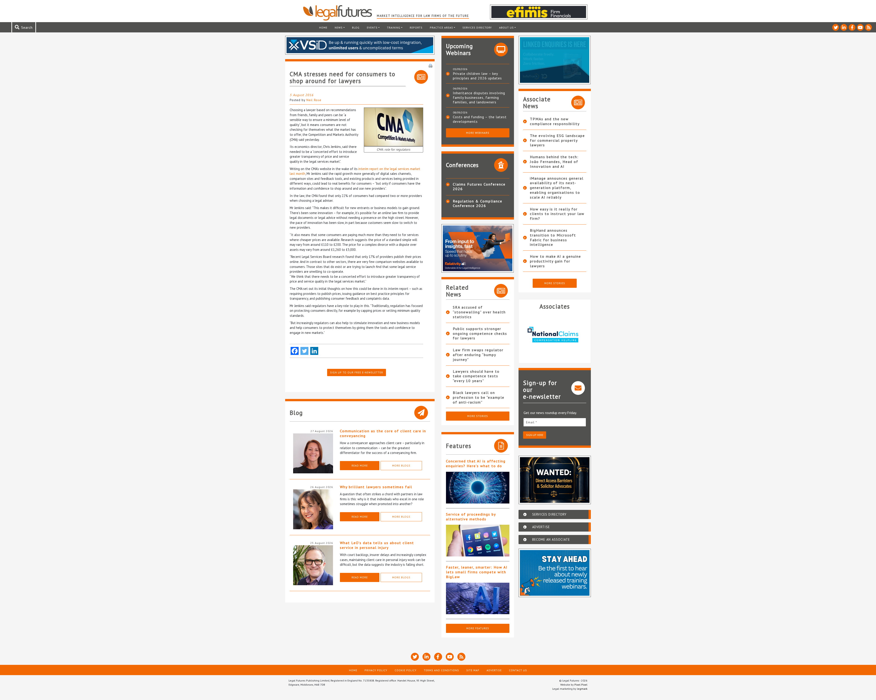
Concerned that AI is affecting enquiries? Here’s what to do (476, 463)
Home (323, 27)
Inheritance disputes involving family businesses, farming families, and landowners (479, 97)
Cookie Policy (406, 670)
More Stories (477, 416)
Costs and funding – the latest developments (480, 119)
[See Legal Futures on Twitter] (835, 27)
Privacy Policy (376, 670)
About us (506, 27)
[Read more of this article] (477, 487)
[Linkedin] (314, 350)
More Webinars (477, 132)
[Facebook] (294, 350)
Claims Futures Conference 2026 (479, 186)
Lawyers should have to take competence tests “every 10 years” (476, 376)
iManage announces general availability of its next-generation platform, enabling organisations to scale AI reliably (557, 187)
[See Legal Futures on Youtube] (860, 27)
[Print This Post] (430, 65)
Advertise (494, 670)
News (339, 27)
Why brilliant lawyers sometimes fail (376, 487)
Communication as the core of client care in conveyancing (383, 433)
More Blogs (401, 465)
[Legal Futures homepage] (340, 13)
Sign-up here (534, 435)
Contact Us (518, 670)
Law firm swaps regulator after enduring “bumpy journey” (478, 355)
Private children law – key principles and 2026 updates (477, 75)
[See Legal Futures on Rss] (868, 27)
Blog (356, 27)
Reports (416, 27)
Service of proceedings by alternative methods (471, 516)
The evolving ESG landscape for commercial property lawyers (557, 140)
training (393, 27)
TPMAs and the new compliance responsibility (555, 121)
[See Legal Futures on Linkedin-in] (843, 27)
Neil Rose (313, 100)
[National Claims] (555, 334)
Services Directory (477, 27)
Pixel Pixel (580, 684)
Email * (531, 422)
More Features (477, 628)
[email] (555, 422)
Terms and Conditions (441, 670)
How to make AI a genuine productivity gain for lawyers (555, 261)
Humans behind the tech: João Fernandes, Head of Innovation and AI (554, 162)
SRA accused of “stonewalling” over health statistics (479, 312)
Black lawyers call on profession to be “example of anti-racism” (478, 397)
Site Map (472, 670)
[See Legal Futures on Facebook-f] (852, 27)
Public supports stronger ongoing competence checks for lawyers (480, 333)
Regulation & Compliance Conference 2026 (477, 203)
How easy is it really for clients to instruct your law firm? (557, 214)
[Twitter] (304, 350)
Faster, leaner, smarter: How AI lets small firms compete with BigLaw (477, 572)
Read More (360, 465)
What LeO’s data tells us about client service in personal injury (377, 545)
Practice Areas (441, 27)
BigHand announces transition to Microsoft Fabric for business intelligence (553, 237)
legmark (582, 688)
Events (372, 27)
